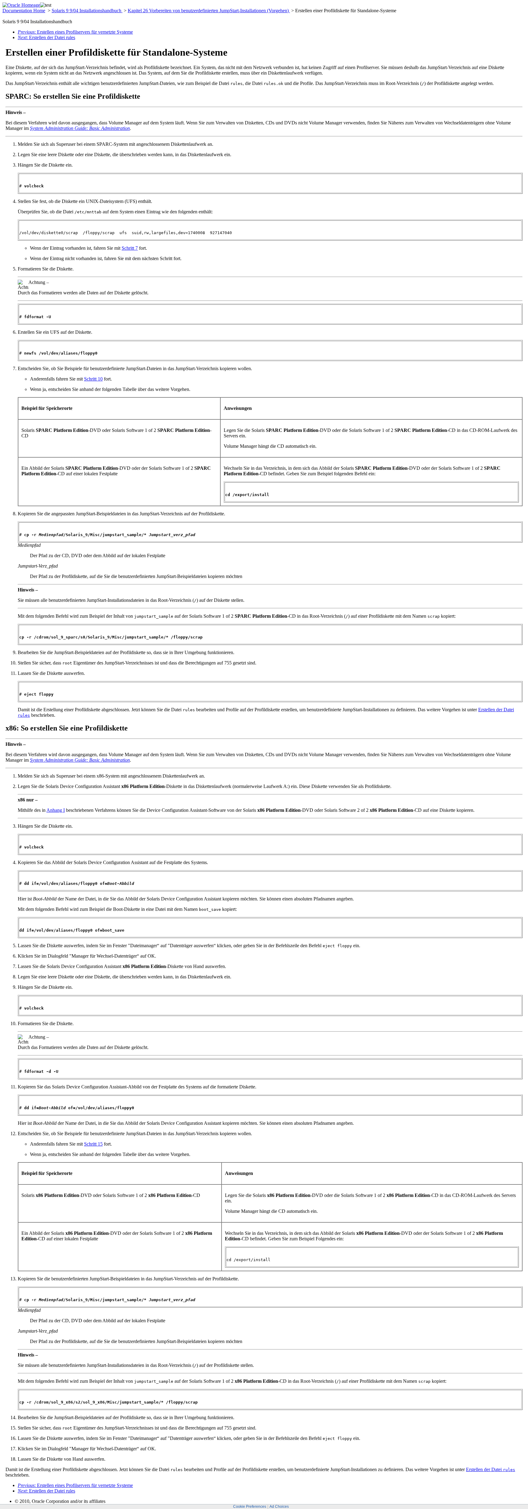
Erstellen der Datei (490, 1469)
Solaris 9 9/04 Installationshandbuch (87, 10)
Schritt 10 (93, 378)
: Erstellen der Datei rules (46, 37)
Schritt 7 (130, 248)
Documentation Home (23, 10)
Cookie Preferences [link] (249, 1506)
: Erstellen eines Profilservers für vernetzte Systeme (75, 32)
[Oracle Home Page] (21, 5)
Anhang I (55, 810)
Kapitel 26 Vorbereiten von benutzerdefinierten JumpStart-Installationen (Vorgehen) (209, 10)
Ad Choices (279, 1506)
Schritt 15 (93, 1143)
